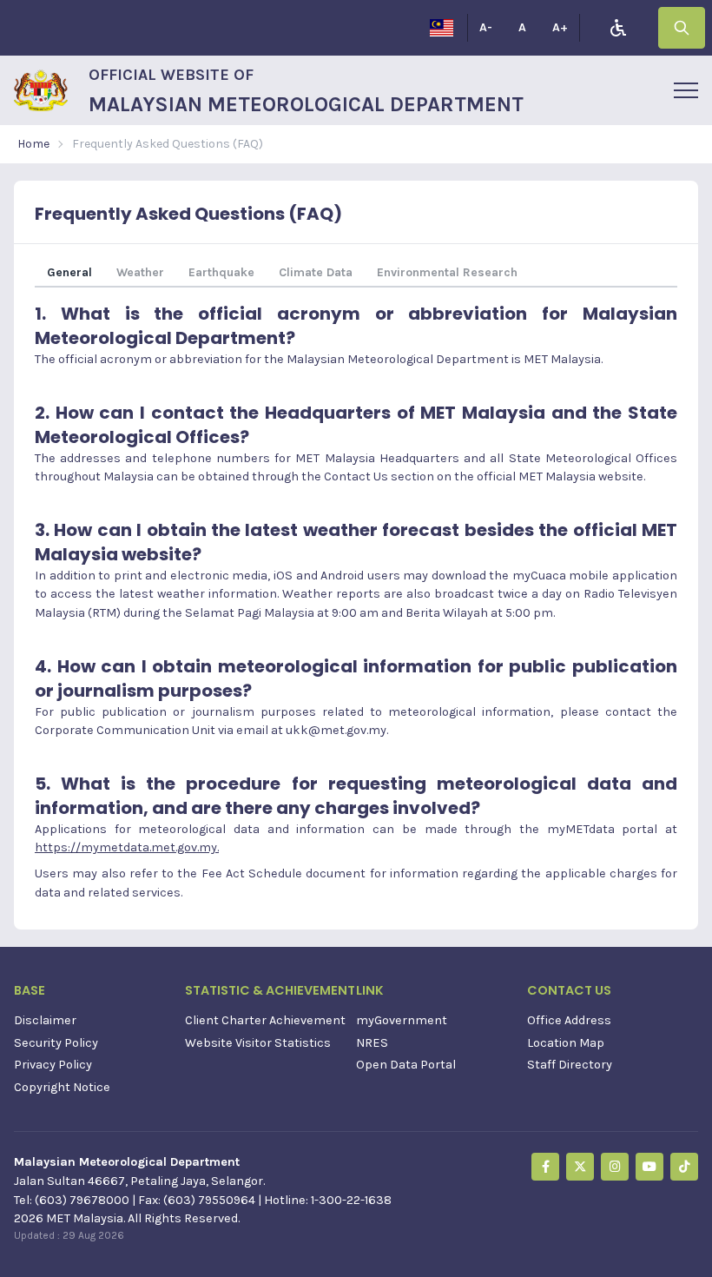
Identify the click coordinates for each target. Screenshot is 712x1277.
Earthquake (221, 272)
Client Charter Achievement (265, 1020)
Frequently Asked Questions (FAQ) (167, 143)
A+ (560, 27)
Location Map (565, 1042)
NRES (372, 1042)
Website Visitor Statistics (258, 1042)
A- (485, 27)
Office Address (569, 1020)
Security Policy (56, 1042)
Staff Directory (569, 1064)
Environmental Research (447, 272)
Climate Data (316, 272)
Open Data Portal (406, 1064)
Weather (140, 272)
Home (33, 143)
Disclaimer (45, 1020)
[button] (686, 90)
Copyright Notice (62, 1087)
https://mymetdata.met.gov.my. (127, 847)
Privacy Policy (53, 1064)
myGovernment (401, 1020)
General (69, 272)
